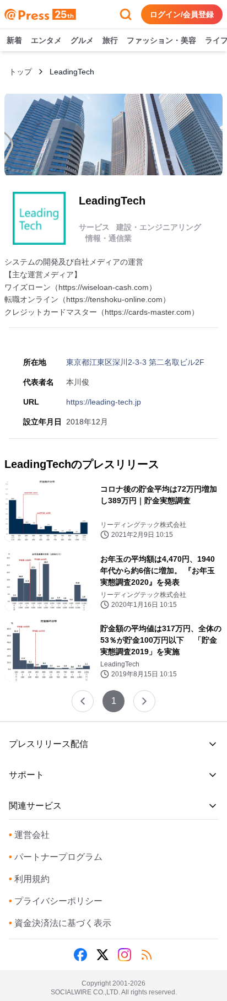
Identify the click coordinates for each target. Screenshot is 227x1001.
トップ (20, 71)
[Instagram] (124, 954)
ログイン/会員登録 (182, 14)
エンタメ (46, 40)
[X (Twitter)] (102, 954)
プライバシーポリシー (55, 901)
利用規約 (29, 879)
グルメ (82, 40)
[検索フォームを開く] (125, 14)
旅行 (110, 40)
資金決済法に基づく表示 (60, 923)
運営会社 (29, 834)
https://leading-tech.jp (103, 401)
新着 (14, 40)
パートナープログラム (55, 857)
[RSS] (146, 954)
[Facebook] (80, 954)
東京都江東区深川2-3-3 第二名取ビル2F (135, 362)
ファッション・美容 (161, 40)
